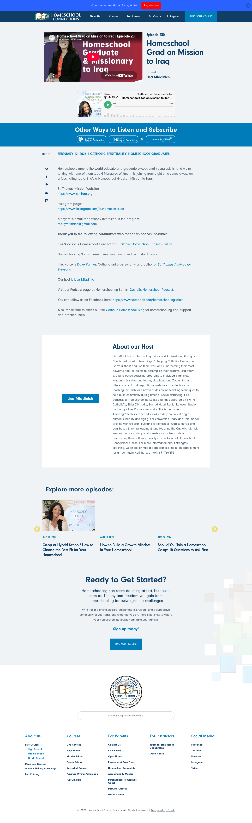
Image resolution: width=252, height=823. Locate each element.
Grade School (36, 758)
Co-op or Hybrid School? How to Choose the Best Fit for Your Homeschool (68, 550)
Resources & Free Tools (121, 762)
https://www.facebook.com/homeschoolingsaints (148, 300)
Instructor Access (117, 788)
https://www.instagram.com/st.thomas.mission (91, 209)
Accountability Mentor (120, 774)
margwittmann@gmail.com (77, 224)
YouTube (196, 750)
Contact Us (114, 744)
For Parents (133, 16)
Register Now (151, 5)
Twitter (195, 768)
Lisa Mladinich (84, 279)
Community (114, 750)
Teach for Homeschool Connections (162, 746)
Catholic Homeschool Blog (125, 310)
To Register (173, 16)
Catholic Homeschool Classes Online (145, 244)
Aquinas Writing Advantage (40, 768)
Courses (113, 16)
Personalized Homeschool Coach (122, 781)
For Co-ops (155, 16)
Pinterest (196, 756)
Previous (37, 529)
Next (214, 529)
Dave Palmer (86, 264)
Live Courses (32, 744)
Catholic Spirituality (108, 154)
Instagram (197, 762)
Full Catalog (32, 774)
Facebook (196, 744)
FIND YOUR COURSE (201, 16)
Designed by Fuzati (163, 810)
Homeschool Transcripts (121, 768)
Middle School (36, 753)
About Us (95, 16)
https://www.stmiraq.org (75, 194)
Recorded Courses (35, 764)
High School (35, 749)
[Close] (248, 5)
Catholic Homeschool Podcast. (152, 290)
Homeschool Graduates (149, 154)
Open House (115, 756)
